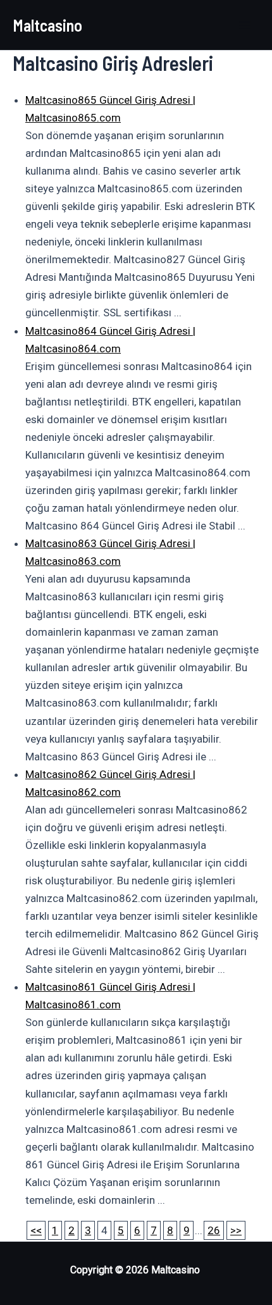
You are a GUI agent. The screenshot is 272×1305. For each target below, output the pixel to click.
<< (36, 1230)
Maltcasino (47, 25)
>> (236, 1230)
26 (213, 1230)
